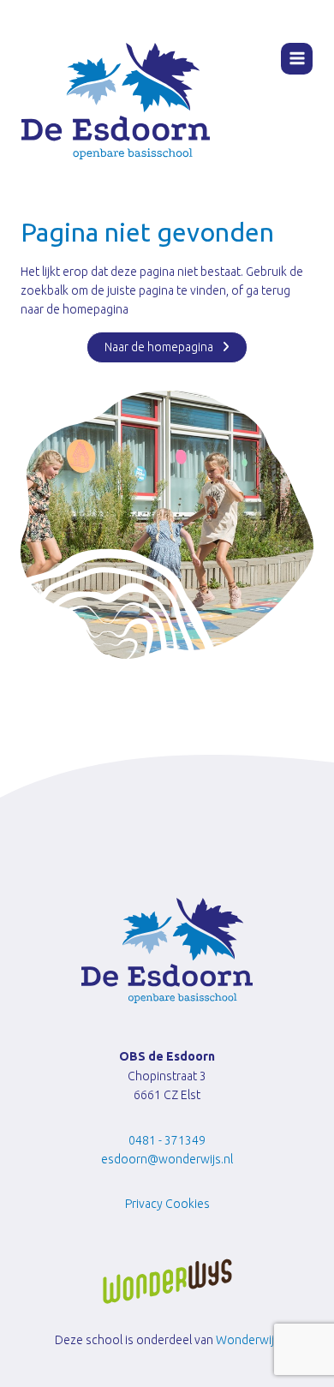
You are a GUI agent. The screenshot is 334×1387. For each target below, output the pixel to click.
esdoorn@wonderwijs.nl (167, 1159)
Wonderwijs (248, 1340)
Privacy (144, 1204)
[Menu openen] (297, 59)
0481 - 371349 (167, 1140)
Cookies (187, 1204)
